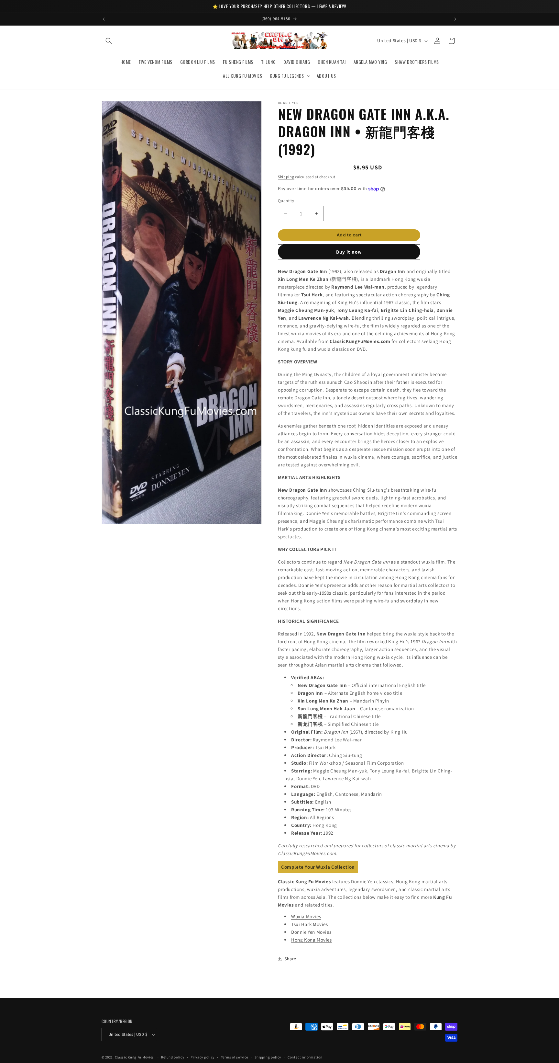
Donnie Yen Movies (311, 932)
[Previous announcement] (104, 19)
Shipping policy (268, 1057)
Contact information (305, 1057)
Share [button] (290, 959)
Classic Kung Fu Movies (134, 1057)
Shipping (286, 176)
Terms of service (234, 1057)
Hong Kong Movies (311, 940)
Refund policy (172, 1057)
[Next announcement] (455, 19)
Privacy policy (202, 1057)
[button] (109, 41)
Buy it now (349, 252)
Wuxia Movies (306, 916)
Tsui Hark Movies (309, 924)
